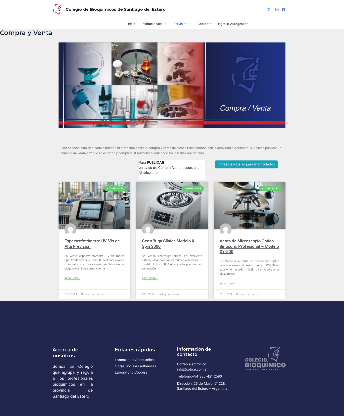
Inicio (131, 24)
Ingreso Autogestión (233, 24)
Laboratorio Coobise (131, 372)
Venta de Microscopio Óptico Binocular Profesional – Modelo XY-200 (249, 246)
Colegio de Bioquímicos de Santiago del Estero (116, 9)
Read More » (72, 278)
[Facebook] (283, 9)
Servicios (180, 24)
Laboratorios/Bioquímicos (135, 360)
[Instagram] (277, 9)
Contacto (204, 24)
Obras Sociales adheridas (135, 366)
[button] (269, 9)
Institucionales (152, 24)
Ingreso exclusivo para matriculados (246, 164)
